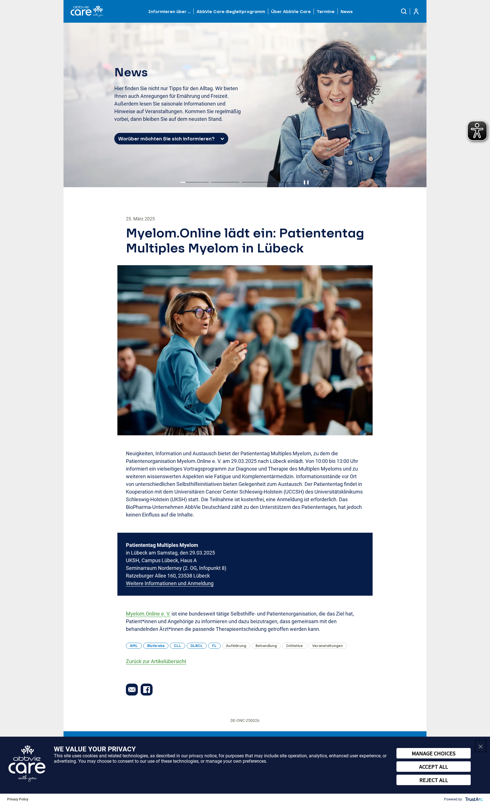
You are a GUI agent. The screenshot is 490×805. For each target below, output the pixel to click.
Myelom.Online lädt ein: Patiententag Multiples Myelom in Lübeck (245, 240)
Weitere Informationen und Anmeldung (170, 583)
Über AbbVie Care (291, 11)
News (347, 11)
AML (134, 646)
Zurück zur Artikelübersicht (156, 661)
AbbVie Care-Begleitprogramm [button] (231, 11)
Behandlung (266, 646)
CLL (177, 646)
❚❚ (306, 182)
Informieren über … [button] (169, 11)
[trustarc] (473, 799)
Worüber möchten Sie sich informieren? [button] (166, 139)
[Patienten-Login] (416, 11)
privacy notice (203, 755)
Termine (326, 11)
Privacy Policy (17, 799)
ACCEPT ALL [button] (433, 766)
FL (214, 646)
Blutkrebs (155, 646)
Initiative (294, 646)
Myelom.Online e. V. (148, 614)
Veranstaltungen (327, 646)
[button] (404, 11)
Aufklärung (236, 646)
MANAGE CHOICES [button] (433, 753)
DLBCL (197, 646)
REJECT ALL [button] (433, 779)
